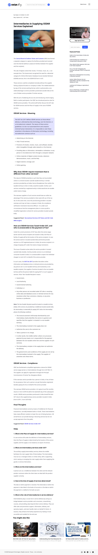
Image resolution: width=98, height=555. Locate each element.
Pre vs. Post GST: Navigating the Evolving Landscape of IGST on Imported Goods (80, 70)
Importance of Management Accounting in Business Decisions (80, 75)
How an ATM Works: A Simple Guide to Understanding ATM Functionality (79, 90)
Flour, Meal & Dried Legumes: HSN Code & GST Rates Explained (79, 65)
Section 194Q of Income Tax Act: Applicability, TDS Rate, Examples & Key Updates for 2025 (79, 81)
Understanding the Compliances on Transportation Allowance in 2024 (78, 60)
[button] (89, 4)
